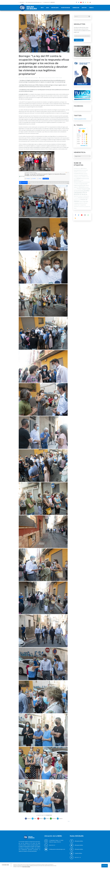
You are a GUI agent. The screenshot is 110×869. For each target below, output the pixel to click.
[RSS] (88, 2)
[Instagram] (83, 2)
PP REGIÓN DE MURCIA (80, 193)
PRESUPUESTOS (86, 196)
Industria (76, 185)
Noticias (53, 77)
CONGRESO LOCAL (77, 176)
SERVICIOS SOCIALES (83, 203)
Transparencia (83, 204)
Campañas (85, 173)
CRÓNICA (79, 178)
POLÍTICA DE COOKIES (26, 866)
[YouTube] (81, 2)
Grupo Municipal (48, 77)
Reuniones (76, 199)
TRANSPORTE (76, 206)
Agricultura (84, 168)
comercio (76, 175)
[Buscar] (89, 16)
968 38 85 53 (22, 2)
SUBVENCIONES (76, 204)
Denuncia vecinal (85, 178)
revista (79, 199)
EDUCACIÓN (77, 182)
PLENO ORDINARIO (81, 192)
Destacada (42, 77)
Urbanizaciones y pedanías (84, 206)
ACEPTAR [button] (104, 865)
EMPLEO (77, 183)
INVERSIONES (82, 185)
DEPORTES (76, 180)
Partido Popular (59, 77)
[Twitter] (79, 2)
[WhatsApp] (85, 2)
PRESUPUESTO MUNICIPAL (78, 196)
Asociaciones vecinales (82, 171)
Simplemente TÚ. (49, 2)
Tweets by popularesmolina (80, 118)
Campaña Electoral (78, 173)
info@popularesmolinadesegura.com (34, 2)
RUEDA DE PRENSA (80, 200)
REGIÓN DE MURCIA (83, 198)
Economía (81, 180)
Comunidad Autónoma (83, 175)
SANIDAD (81, 201)
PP (84, 192)
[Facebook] (76, 2)
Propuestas (76, 197)
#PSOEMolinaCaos (77, 168)
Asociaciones (77, 170)
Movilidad (87, 187)
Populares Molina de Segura (32, 77)
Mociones (82, 187)
